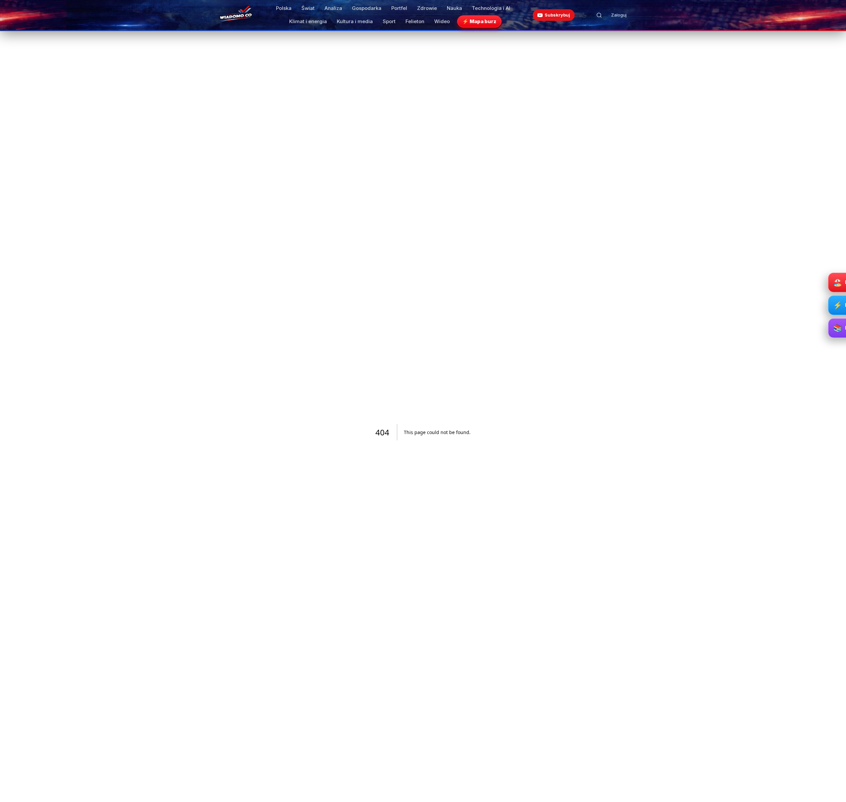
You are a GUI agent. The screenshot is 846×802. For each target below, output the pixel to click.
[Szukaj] (599, 15)
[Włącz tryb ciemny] (584, 15)
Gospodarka (366, 8)
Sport (389, 21)
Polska (283, 8)
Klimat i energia (308, 21)
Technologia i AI (491, 8)
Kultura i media (355, 21)
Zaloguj (619, 15)
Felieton (414, 21)
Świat (308, 8)
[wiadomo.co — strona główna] (235, 15)
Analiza (333, 8)
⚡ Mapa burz (479, 21)
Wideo (442, 21)
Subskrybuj (557, 15)
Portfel (399, 8)
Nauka (454, 8)
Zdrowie (427, 8)
